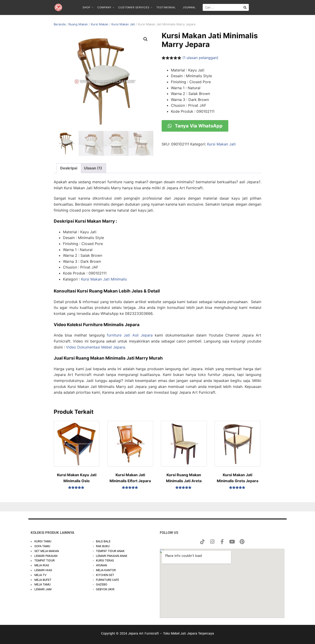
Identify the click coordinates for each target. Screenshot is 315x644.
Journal (189, 7)
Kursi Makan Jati (123, 24)
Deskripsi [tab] (68, 168)
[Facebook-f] (222, 541)
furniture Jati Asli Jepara (130, 335)
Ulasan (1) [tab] (93, 168)
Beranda (59, 24)
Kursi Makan (99, 24)
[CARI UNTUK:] (226, 7)
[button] (145, 39)
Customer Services (133, 7)
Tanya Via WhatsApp (198, 126)
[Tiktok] (202, 541)
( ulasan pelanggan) (200, 57)
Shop (86, 7)
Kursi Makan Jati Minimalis (104, 279)
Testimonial (166, 7)
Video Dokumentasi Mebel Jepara (95, 347)
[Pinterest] (241, 541)
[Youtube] (232, 541)
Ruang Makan (78, 24)
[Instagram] (212, 541)
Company (104, 7)
